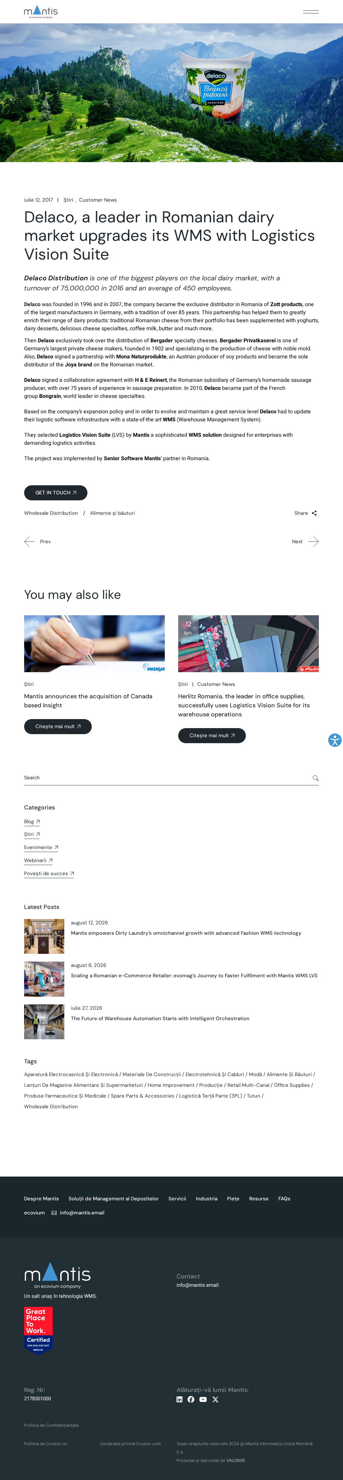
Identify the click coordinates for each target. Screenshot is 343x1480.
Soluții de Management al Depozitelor (114, 1198)
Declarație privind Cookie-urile (130, 1444)
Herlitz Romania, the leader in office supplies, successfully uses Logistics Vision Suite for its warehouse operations (244, 705)
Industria (206, 1198)
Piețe (233, 1198)
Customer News (98, 200)
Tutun (253, 1096)
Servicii (177, 1198)
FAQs (284, 1198)
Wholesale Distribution (51, 513)
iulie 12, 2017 (38, 200)
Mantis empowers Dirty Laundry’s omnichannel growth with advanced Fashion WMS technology (186, 933)
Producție (211, 1085)
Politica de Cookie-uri (45, 1444)
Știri (68, 200)
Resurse (259, 1198)
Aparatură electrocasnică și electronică (71, 1074)
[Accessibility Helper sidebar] (335, 740)
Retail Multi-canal (248, 1085)
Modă (255, 1074)
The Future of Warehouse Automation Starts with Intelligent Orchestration (160, 1018)
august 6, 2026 (88, 965)
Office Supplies (292, 1085)
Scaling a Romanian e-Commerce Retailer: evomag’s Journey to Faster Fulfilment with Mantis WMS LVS (194, 975)
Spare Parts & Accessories (143, 1096)
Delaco (32, 304)
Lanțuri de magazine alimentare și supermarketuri (83, 1085)
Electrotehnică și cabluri (215, 1074)
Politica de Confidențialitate (51, 1425)
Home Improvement (171, 1085)
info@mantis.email (198, 1285)
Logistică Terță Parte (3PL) (210, 1096)
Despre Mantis (41, 1198)
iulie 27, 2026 (86, 1008)
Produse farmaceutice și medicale (65, 1096)
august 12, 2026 (89, 922)
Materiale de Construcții (152, 1074)
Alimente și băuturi (112, 513)
